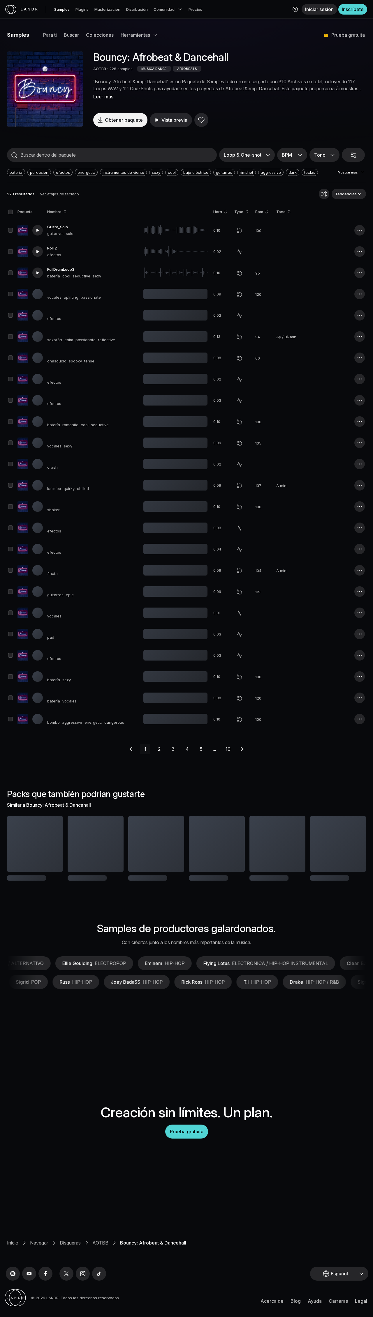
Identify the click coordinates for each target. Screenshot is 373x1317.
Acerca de (272, 1301)
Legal (361, 1301)
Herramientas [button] (135, 35)
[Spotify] (13, 1274)
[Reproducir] (45, 89)
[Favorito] (201, 120)
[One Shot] (239, 252)
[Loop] (239, 230)
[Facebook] (45, 1274)
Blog (296, 1301)
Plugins (82, 9)
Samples (62, 9)
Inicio (12, 1243)
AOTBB (99, 68)
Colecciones (100, 35)
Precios (195, 9)
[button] (295, 9)
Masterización (107, 9)
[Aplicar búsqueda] (14, 155)
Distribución (137, 9)
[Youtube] (29, 1274)
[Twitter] (66, 1274)
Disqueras (70, 1243)
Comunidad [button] (164, 9)
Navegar (39, 1243)
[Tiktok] (99, 1274)
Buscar (71, 35)
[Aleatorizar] (324, 194)
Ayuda (315, 1301)
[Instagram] (83, 1274)
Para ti (50, 35)
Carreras (338, 1301)
